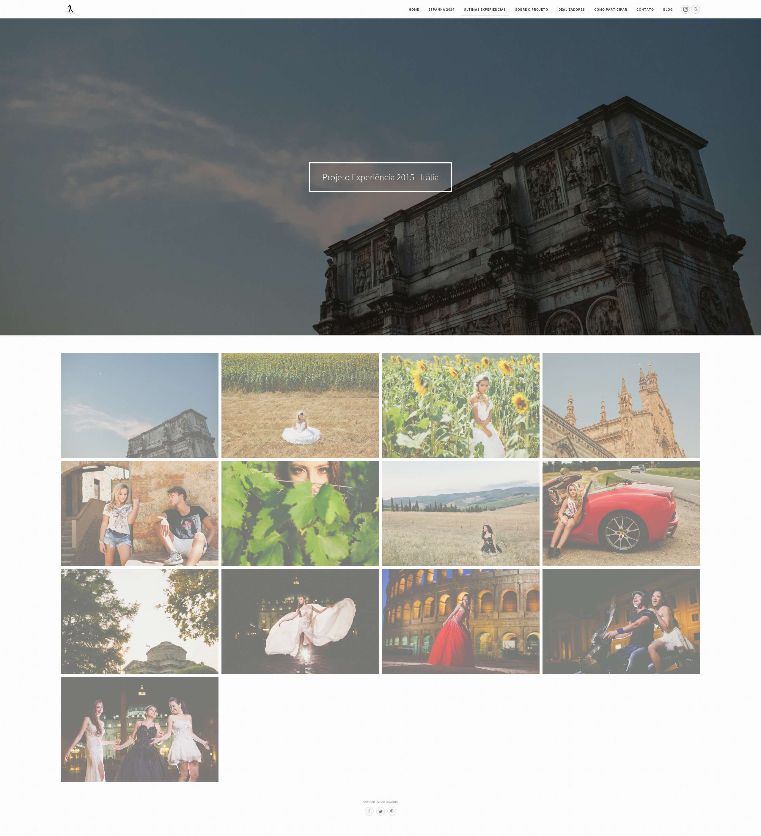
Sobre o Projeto (531, 9)
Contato (645, 9)
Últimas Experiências (485, 9)
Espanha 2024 (441, 9)
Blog (668, 9)
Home (414, 9)
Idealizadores (571, 9)
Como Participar (610, 9)
